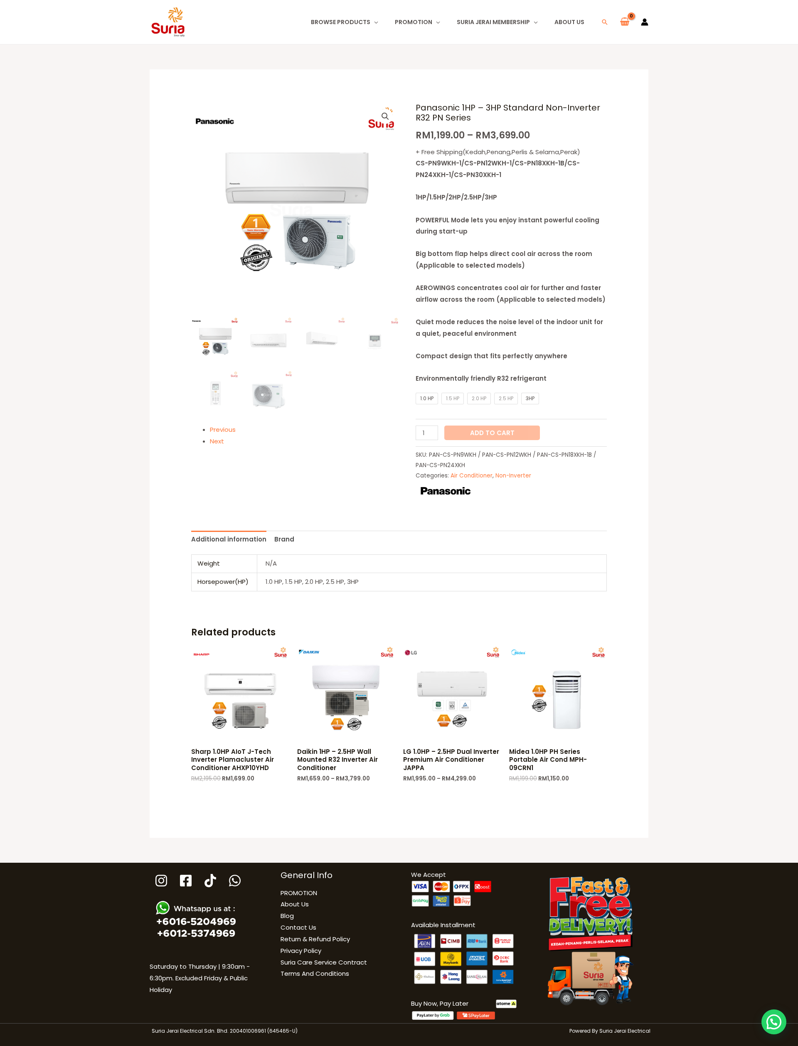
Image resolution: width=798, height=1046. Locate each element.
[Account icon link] (644, 22)
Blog (287, 915)
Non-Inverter (513, 476)
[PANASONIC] (445, 491)
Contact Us (298, 927)
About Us (569, 22)
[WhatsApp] (234, 880)
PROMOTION (413, 22)
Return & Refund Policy (315, 939)
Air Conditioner (472, 476)
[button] (604, 22)
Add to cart (492, 432)
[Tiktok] (210, 880)
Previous (223, 429)
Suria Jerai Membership (493, 22)
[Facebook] (185, 880)
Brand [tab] (284, 539)
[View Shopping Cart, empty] (625, 22)
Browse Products (340, 22)
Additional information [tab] (228, 539)
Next (217, 441)
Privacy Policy (301, 950)
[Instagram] (161, 880)
